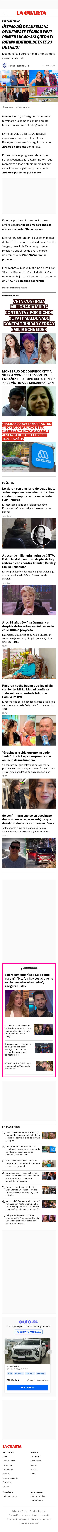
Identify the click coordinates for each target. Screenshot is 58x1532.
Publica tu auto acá (28, 1331)
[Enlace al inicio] (29, 968)
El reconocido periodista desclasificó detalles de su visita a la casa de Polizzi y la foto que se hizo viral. (28, 705)
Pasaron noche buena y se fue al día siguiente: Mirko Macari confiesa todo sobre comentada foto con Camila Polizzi (27, 691)
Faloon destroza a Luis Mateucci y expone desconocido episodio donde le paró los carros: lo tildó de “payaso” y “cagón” (23, 1136)
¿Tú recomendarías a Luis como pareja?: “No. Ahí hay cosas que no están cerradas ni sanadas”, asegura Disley (29, 980)
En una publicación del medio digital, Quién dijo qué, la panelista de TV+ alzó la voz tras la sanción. (28, 575)
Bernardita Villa (20, 65)
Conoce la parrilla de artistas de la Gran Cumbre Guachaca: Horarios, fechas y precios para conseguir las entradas (22, 1191)
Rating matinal (21, 287)
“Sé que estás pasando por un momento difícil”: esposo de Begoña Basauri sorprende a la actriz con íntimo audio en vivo (22, 1219)
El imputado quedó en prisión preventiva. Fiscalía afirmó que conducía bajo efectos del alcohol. (26, 508)
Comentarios (24, 107)
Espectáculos (11, 21)
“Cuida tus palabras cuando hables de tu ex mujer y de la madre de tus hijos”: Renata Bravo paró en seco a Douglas (18, 1031)
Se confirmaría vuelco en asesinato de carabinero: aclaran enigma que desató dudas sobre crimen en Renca (28, 819)
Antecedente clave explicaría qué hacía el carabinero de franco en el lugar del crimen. (25, 829)
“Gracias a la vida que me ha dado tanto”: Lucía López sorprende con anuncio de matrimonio (26, 756)
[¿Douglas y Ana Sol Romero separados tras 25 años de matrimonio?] (44, 1066)
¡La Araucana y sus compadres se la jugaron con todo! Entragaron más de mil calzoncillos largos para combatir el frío (19, 1049)
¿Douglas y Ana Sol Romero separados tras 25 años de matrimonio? (18, 1066)
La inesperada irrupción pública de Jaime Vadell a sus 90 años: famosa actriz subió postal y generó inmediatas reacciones (22, 1177)
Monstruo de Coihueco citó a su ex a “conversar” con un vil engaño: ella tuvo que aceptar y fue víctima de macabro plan (28, 377)
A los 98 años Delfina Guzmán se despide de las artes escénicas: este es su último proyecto (28, 626)
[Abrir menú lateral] (4, 13)
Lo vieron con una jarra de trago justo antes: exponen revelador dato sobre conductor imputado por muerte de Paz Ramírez (28, 494)
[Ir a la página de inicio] (31, 13)
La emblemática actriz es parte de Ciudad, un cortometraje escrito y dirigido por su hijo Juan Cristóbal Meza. (27, 638)
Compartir (9, 107)
